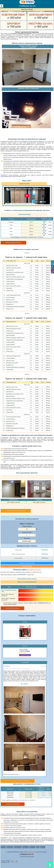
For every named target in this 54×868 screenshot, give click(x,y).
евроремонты (33, 815)
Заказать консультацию (27, 9)
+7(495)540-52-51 (27, 6)
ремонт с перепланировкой (37, 144)
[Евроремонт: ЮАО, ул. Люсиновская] (27, 110)
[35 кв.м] (27, 371)
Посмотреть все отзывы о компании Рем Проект (17, 780)
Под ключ (3, 847)
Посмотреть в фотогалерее (16, 510)
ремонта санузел (25, 153)
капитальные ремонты (12, 815)
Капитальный (10, 847)
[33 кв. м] (27, 310)
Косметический (17, 847)
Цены (38, 847)
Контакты (43, 847)
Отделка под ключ (24, 183)
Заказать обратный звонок (12, 608)
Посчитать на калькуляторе (13, 804)
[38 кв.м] (27, 432)
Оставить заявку (27, 566)
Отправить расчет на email (27, 563)
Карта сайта (32, 847)
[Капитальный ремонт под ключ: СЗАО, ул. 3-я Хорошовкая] (27, 67)
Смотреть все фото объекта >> (11, 774)
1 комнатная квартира (24, 214)
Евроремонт (25, 847)
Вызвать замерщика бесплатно (13, 242)
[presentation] (2, 489)
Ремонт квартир (31, 851)
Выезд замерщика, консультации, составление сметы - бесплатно (18, 800)
